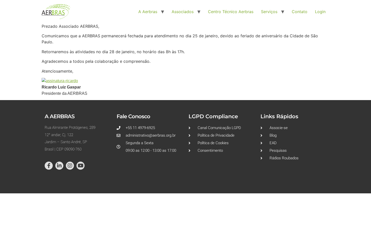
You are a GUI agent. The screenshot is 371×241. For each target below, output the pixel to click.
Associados (183, 11)
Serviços (269, 11)
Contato (299, 11)
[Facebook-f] (49, 166)
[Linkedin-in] (59, 166)
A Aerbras (147, 11)
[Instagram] (70, 166)
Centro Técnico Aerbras (230, 11)
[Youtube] (80, 166)
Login (320, 11)
